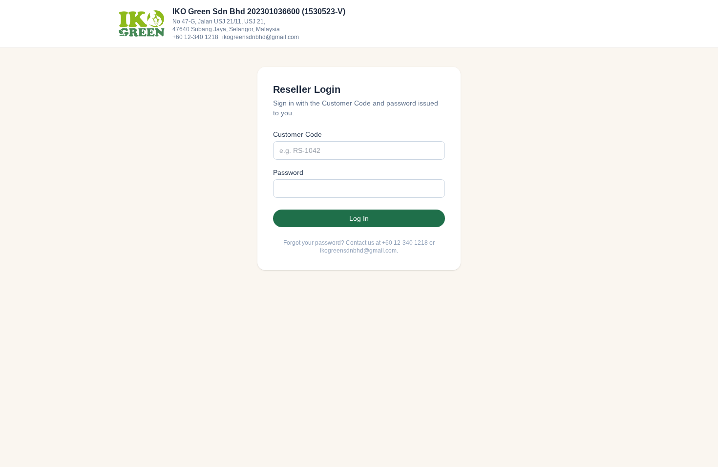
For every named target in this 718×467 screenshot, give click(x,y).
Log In (359, 218)
